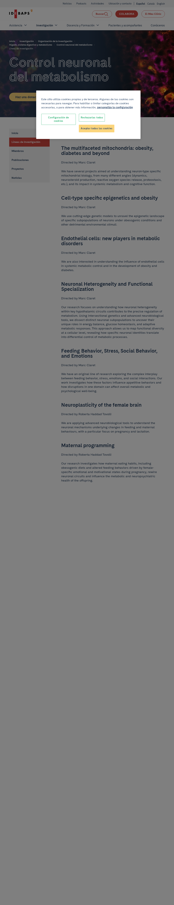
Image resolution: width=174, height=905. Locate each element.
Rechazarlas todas (92, 117)
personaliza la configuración (115, 107)
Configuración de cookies (58, 119)
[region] (88, 114)
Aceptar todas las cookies (96, 128)
